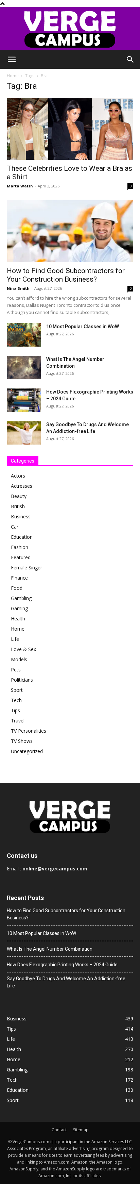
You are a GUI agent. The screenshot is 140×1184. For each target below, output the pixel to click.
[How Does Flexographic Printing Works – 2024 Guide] (24, 400)
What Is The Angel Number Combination (49, 949)
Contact (59, 1130)
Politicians (22, 680)
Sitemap (81, 1130)
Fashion (19, 547)
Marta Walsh (20, 185)
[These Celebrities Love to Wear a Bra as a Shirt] (70, 129)
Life (15, 639)
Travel (17, 720)
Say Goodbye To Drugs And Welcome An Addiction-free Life (66, 982)
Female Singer (26, 567)
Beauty (19, 496)
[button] (11, 59)
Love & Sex (23, 649)
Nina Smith (18, 288)
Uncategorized (27, 751)
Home (13, 76)
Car (14, 526)
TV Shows (22, 741)
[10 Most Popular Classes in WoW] (24, 335)
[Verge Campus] (70, 28)
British (18, 506)
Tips (15, 710)
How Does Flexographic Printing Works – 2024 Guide (62, 964)
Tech (16, 700)
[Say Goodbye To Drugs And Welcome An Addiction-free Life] (24, 433)
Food (16, 588)
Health (18, 618)
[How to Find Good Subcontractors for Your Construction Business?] (70, 231)
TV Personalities (28, 731)
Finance (19, 577)
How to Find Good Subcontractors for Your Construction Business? (66, 275)
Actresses (21, 486)
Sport (17, 690)
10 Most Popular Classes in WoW (82, 326)
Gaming (19, 608)
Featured (21, 557)
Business (21, 516)
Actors (18, 475)
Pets (16, 669)
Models (19, 659)
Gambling (21, 598)
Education (22, 537)
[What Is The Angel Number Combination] (24, 367)
